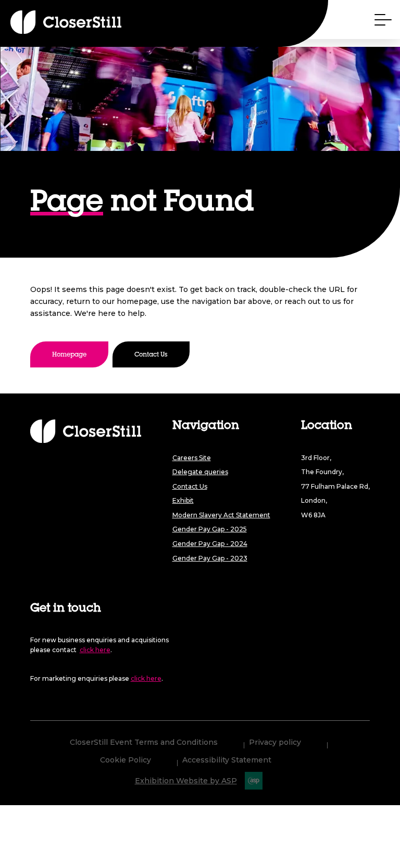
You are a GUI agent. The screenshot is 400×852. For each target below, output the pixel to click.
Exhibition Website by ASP (186, 780)
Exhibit (183, 500)
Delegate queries (200, 472)
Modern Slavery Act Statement (221, 515)
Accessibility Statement (226, 760)
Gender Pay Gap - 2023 (209, 558)
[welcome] (46, 22)
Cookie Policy (125, 760)
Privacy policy (275, 743)
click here (95, 650)
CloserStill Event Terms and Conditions (144, 743)
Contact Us (151, 355)
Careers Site (191, 458)
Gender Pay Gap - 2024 (209, 544)
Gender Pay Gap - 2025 (209, 529)
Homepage (69, 355)
